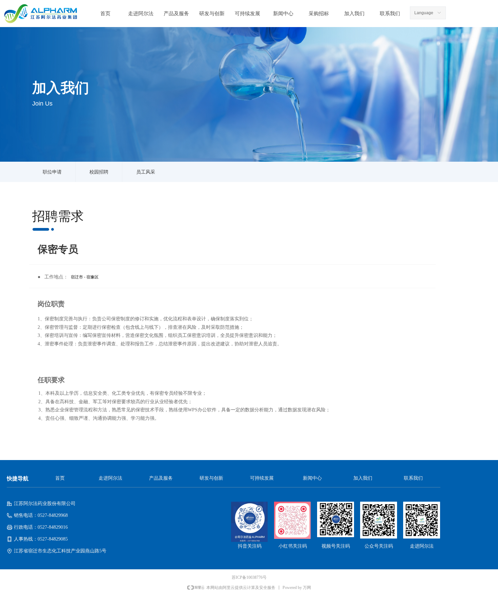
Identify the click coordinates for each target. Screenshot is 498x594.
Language (423, 12)
